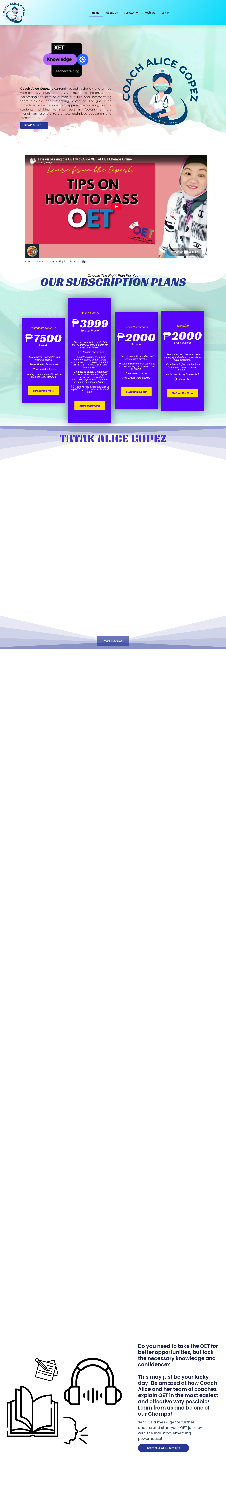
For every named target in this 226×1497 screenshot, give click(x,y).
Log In (165, 12)
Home (95, 12)
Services (129, 12)
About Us (112, 12)
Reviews (150, 12)
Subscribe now (43, 390)
